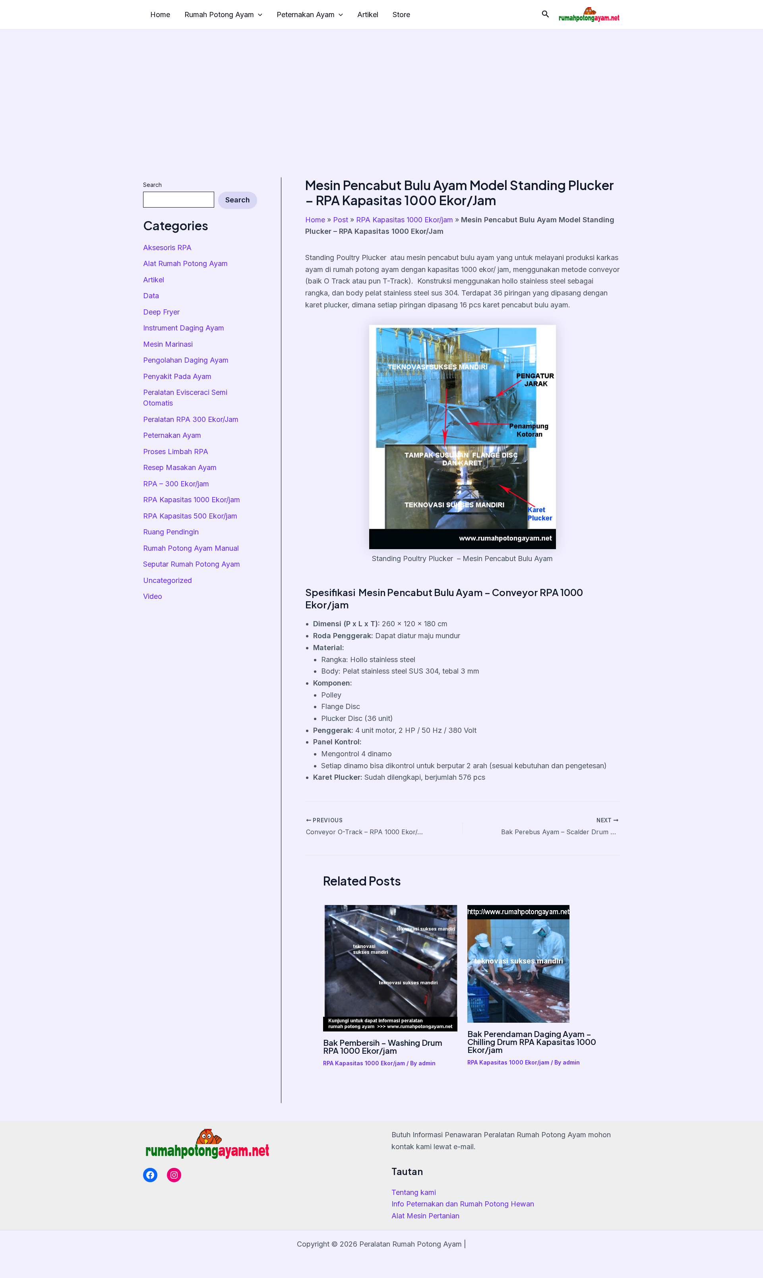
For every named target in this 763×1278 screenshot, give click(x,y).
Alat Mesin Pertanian (425, 1216)
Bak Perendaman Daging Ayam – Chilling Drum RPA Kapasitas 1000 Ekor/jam (531, 1042)
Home (160, 14)
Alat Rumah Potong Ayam (185, 263)
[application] (258, 15)
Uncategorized (167, 580)
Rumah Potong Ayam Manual (191, 548)
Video (152, 596)
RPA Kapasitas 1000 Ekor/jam (191, 499)
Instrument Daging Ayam (183, 328)
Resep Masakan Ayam (180, 467)
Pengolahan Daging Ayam (186, 360)
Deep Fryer (161, 312)
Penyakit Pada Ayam (177, 376)
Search (152, 184)
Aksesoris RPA (167, 247)
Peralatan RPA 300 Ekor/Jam (190, 419)
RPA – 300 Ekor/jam (176, 484)
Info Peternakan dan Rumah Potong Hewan (462, 1204)
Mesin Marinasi (168, 344)
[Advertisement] (381, 89)
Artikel (367, 14)
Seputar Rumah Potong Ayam (191, 564)
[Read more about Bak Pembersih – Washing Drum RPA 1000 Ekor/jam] (390, 967)
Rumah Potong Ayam (219, 14)
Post (340, 220)
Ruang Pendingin (171, 532)
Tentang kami (413, 1192)
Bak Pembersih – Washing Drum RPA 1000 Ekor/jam (382, 1046)
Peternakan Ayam (306, 14)
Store (401, 14)
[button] (546, 14)
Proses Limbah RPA (175, 451)
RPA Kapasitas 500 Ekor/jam (190, 516)
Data (151, 295)
